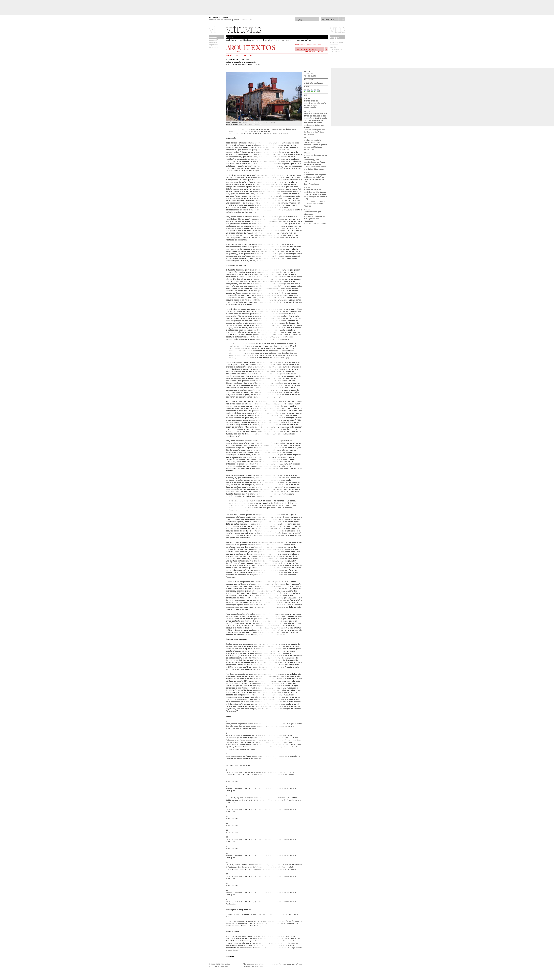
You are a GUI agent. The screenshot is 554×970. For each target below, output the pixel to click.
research (213, 38)
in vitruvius (214, 47)
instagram (246, 20)
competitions (336, 49)
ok (343, 20)
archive (299, 52)
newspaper (213, 43)
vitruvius (213, 18)
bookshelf (213, 40)
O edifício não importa (315, 175)
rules (320, 52)
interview (279, 40)
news (332, 40)
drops (259, 40)
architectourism (246, 40)
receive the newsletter (220, 20)
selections (335, 52)
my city (268, 40)
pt (222, 18)
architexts (231, 40)
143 (305, 95)
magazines (213, 45)
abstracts (308, 74)
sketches (334, 45)
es (225, 18)
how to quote (310, 76)
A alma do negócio (312, 140)
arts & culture (336, 43)
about (236, 20)
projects (290, 40)
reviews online (304, 40)
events (333, 47)
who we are (310, 52)
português (318, 83)
